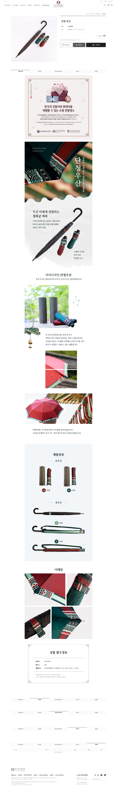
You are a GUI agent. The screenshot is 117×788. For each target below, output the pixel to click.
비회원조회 (111, 1)
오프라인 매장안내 (59, 775)
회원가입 (105, 1)
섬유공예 (23, 5)
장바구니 (80, 45)
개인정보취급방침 (28, 775)
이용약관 (35, 775)
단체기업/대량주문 (43, 775)
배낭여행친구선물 (98, 13)
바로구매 (98, 45)
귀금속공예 (7, 5)
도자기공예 (15, 5)
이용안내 (20, 775)
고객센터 (51, 775)
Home (88, 13)
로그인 (101, 1)
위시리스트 (67, 45)
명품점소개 (13, 775)
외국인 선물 (92, 13)
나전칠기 (29, 5)
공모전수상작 (45, 5)
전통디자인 (37, 5)
